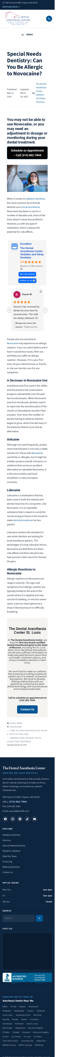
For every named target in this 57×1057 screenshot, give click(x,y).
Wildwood (39, 1045)
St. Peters (38, 1036)
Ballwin (22, 1006)
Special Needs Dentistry (14, 845)
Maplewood (20, 1028)
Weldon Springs (25, 1045)
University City (27, 1040)
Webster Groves (9, 1045)
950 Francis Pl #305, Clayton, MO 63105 (21, 797)
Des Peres (37, 1015)
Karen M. (27, 294)
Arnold (13, 1006)
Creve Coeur (8, 1015)
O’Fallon (6, 1032)
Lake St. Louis (32, 1023)
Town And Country (10, 1040)
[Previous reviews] (9, 310)
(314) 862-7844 (18, 801)
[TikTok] (27, 819)
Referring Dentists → (11, 6)
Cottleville (41, 1010)
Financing (7, 861)
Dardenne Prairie (23, 1015)
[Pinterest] (20, 819)
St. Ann (6, 1036)
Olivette (16, 1032)
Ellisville (6, 1019)
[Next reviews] (45, 310)
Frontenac (34, 1019)
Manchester (7, 1028)
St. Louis (27, 1036)
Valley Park (41, 1040)
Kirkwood (19, 1023)
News (19, 723)
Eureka (15, 1019)
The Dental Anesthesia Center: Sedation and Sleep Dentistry (32, 253)
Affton (5, 1006)
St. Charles (16, 1036)
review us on (26, 280)
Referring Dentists (11, 867)
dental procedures (23, 520)
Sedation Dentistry (12, 835)
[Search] (39, 918)
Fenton (24, 1019)
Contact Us (8, 872)
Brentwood (33, 1006)
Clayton (30, 1010)
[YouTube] (34, 819)
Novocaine (12, 343)
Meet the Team (10, 856)
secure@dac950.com (19, 811)
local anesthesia (31, 207)
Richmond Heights (41, 1032)
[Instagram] (13, 819)
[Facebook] (5, 819)
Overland (26, 1032)
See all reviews (27, 274)
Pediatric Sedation (11, 851)
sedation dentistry (35, 198)
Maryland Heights (35, 1028)
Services (7, 840)
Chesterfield (19, 1010)
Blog (13, 723)
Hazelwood (7, 1023)
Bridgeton (7, 1010)
